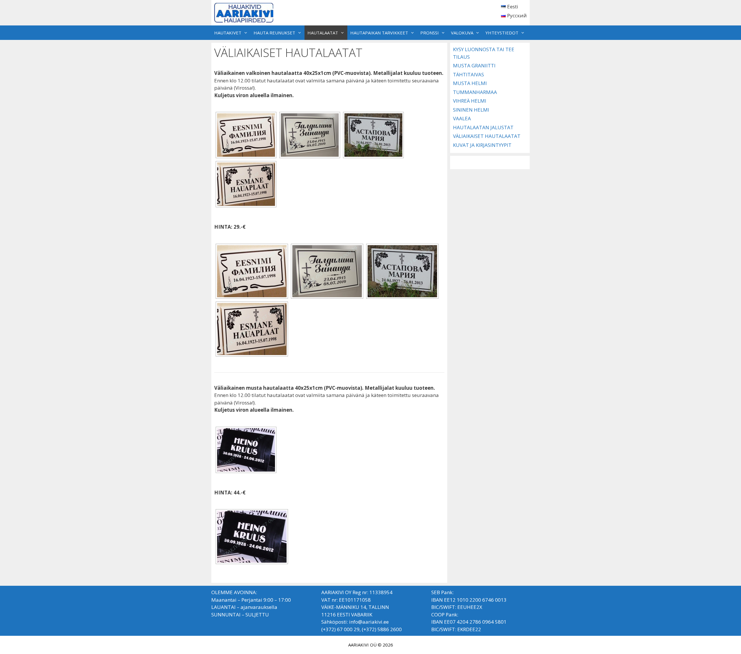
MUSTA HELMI (470, 83)
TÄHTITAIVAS (468, 74)
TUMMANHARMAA (475, 92)
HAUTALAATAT (322, 33)
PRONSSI (429, 33)
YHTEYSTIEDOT (501, 33)
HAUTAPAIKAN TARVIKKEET (379, 33)
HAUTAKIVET (227, 33)
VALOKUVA (462, 33)
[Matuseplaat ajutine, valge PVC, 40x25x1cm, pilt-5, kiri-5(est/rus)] (310, 135)
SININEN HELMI (471, 109)
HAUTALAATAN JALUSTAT (483, 127)
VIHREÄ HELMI (469, 100)
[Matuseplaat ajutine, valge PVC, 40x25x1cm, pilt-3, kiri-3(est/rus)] (373, 135)
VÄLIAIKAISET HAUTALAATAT (486, 136)
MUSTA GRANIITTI (474, 65)
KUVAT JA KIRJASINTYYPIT (482, 145)
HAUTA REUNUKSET (274, 33)
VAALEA (462, 118)
